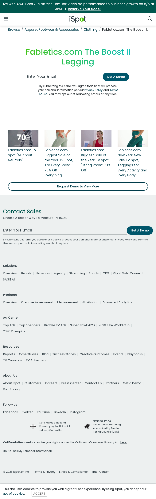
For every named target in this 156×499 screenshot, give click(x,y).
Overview (10, 273)
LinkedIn (60, 412)
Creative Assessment (37, 302)
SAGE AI (9, 279)
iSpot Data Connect (128, 273)
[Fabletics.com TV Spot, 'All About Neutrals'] (23, 138)
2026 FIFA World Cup (114, 325)
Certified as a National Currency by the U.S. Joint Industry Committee (54, 426)
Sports (94, 273)
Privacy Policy (93, 90)
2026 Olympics (14, 331)
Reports (9, 354)
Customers (33, 383)
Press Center (71, 383)
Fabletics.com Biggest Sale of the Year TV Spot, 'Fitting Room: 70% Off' (96, 160)
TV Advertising (36, 360)
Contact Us (93, 383)
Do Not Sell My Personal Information (27, 451)
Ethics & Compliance (73, 472)
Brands (26, 273)
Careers (51, 383)
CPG (106, 273)
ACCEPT (39, 493)
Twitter (27, 412)
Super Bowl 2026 (82, 325)
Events (118, 354)
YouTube (43, 412)
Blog (45, 354)
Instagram (77, 412)
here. (123, 442)
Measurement (67, 302)
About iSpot (12, 383)
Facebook (10, 412)
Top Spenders (29, 325)
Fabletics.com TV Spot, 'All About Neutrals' (22, 155)
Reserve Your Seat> (84, 9)
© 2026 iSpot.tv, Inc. (16, 472)
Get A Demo (116, 77)
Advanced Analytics (117, 302)
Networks (43, 273)
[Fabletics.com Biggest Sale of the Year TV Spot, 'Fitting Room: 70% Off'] (96, 138)
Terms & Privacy (44, 472)
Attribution (90, 302)
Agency (59, 273)
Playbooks (135, 354)
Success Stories (64, 354)
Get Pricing (11, 389)
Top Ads (9, 325)
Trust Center (100, 472)
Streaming (77, 273)
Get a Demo (132, 383)
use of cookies (13, 493)
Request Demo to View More (78, 186)
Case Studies (28, 354)
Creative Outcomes (94, 354)
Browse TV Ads (55, 325)
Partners (112, 383)
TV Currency (12, 360)
